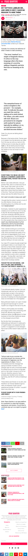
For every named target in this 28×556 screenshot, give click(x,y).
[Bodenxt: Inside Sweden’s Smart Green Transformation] (3, 465)
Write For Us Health (21, 524)
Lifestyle (7, 14)
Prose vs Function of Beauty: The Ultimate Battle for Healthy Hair (16, 478)
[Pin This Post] (16, 554)
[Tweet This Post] (7, 554)
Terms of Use (21, 530)
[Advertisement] (14, 87)
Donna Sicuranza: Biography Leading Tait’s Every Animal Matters (17, 449)
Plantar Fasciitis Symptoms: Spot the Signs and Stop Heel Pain (16, 486)
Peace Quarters (10, 17)
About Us (7, 527)
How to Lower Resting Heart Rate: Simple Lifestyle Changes (16, 500)
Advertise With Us (7, 529)
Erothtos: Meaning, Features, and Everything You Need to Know (16, 456)
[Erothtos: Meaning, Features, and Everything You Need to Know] (3, 458)
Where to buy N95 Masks (21, 533)
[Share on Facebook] (2, 554)
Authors (7, 531)
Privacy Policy (21, 528)
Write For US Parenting (21, 526)
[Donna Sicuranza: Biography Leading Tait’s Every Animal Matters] (3, 450)
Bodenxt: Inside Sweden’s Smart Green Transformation (15, 463)
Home (2, 14)
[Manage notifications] (3, 553)
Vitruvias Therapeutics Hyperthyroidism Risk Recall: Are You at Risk (16, 493)
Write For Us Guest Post (21, 522)
